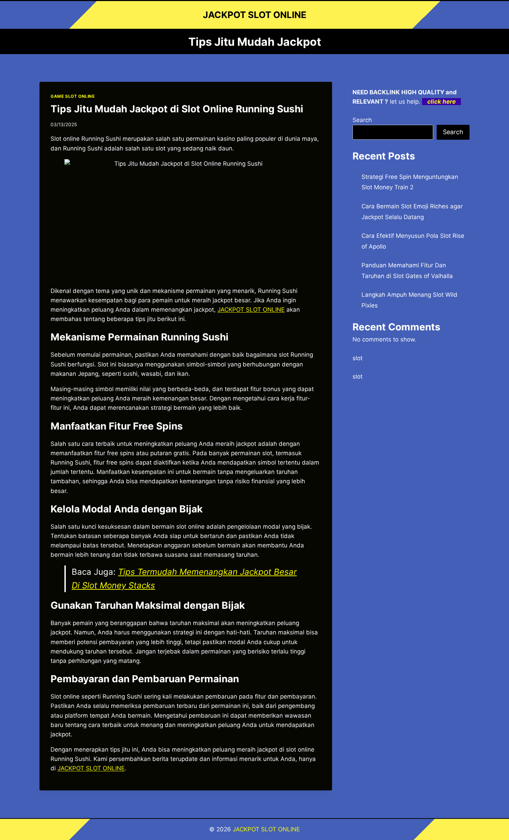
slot (357, 358)
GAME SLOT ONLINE (73, 96)
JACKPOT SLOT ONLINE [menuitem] (251, 309)
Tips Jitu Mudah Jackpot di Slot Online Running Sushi (177, 109)
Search (362, 119)
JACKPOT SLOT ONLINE (266, 829)
